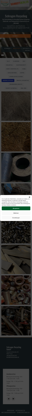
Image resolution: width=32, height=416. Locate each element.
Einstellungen (16, 217)
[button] (29, 197)
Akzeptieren (16, 208)
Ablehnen (16, 213)
